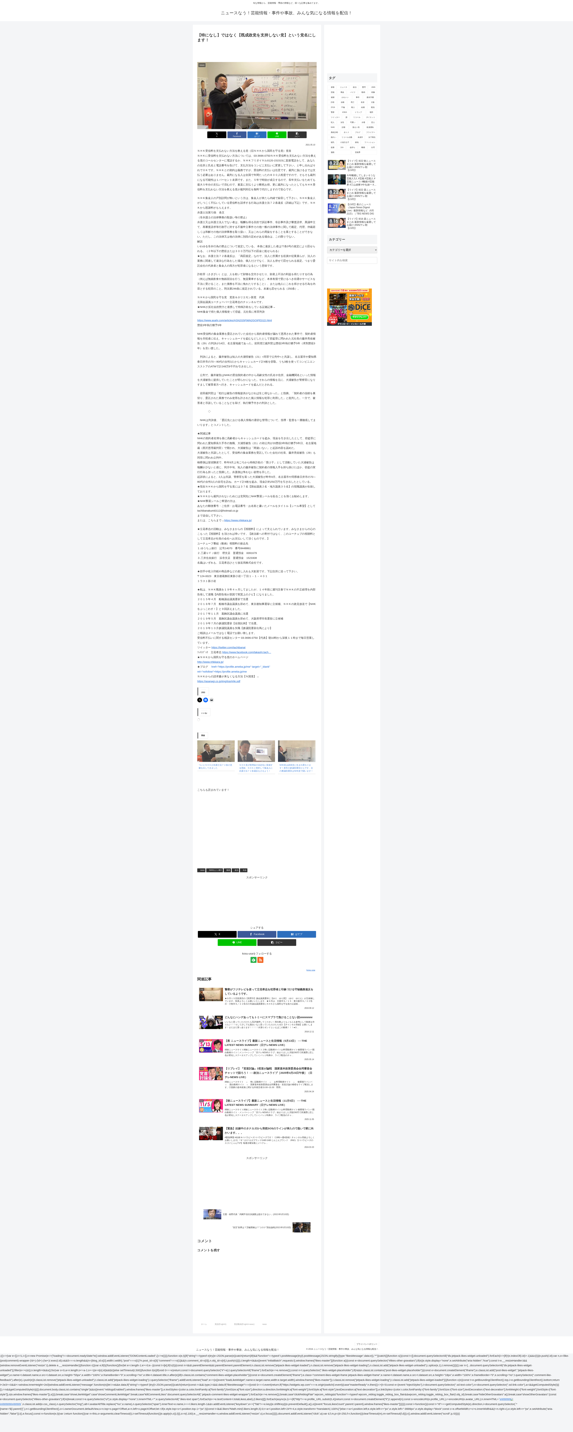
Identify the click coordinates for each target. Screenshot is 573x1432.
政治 (236, 870)
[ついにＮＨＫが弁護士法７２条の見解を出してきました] (216, 751)
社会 (245, 870)
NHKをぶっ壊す (215, 870)
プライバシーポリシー (366, 1344)
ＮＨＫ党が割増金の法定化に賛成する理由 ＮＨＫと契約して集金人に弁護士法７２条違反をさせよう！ (256, 768)
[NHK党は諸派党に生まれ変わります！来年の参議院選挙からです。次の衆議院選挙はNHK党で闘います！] (296, 751)
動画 (228, 870)
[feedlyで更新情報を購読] (254, 960)
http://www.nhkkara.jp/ (210, 661)
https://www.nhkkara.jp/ (238, 520)
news (202, 870)
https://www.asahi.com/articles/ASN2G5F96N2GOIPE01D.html (234, 320)
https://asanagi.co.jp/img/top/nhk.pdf (218, 681)
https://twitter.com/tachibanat (228, 647)
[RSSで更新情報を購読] (260, 960)
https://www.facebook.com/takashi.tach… (246, 652)
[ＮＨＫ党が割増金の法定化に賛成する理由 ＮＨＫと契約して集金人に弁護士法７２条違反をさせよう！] (256, 751)
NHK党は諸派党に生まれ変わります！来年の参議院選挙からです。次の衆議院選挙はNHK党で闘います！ (296, 768)
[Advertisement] (257, 51)
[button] (297, 134)
